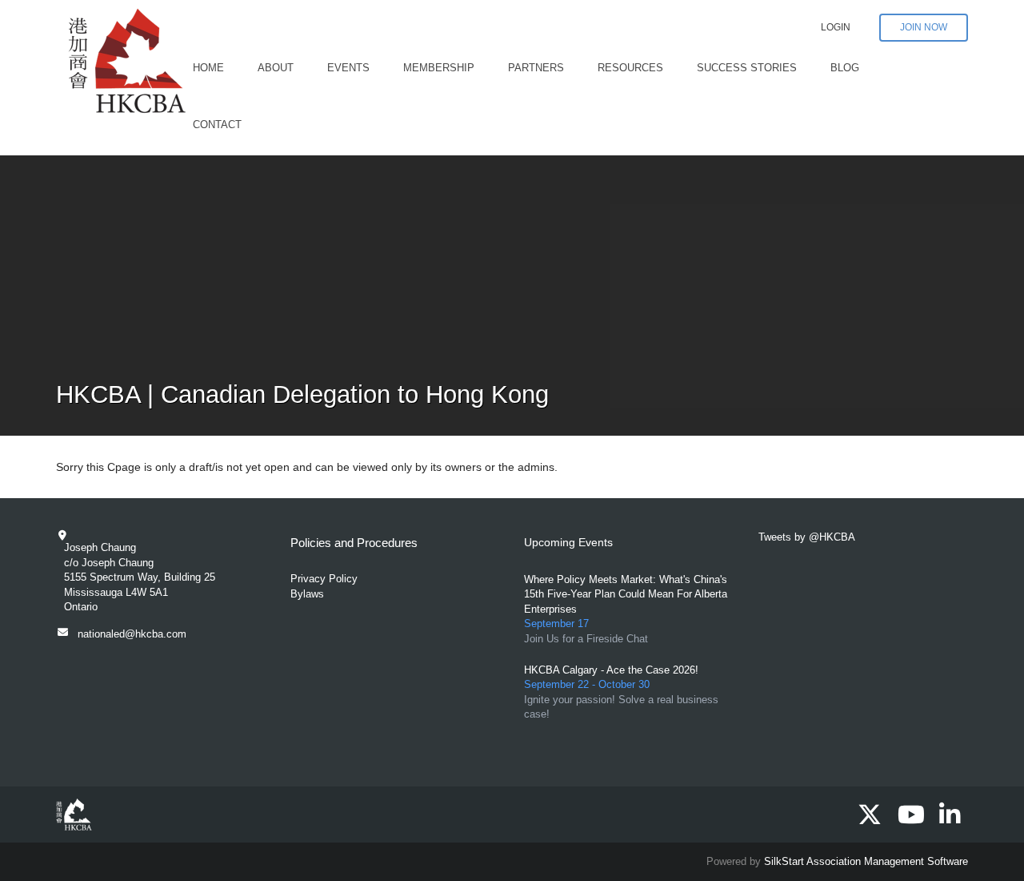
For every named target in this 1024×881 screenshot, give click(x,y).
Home (208, 68)
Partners (536, 68)
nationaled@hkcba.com (132, 634)
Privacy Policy (324, 579)
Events (348, 68)
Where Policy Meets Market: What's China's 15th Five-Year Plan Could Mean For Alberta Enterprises (625, 594)
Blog (844, 68)
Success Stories (747, 68)
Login (835, 27)
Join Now (923, 27)
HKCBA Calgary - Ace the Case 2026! (611, 670)
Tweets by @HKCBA (806, 537)
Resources (630, 68)
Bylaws (307, 594)
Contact (217, 125)
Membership (438, 68)
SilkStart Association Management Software (866, 861)
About (276, 68)
